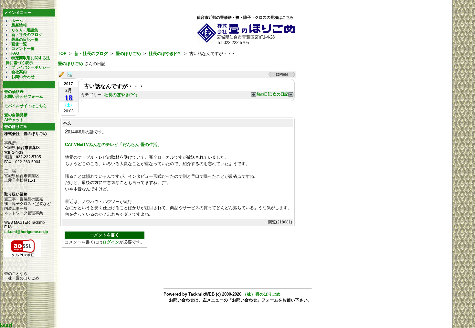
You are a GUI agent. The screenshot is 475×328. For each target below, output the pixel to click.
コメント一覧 (23, 48)
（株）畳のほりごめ (261, 294)
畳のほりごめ (128, 53)
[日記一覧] (63, 75)
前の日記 (264, 94)
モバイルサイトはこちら (25, 106)
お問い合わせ (23, 76)
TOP (62, 53)
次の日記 (280, 94)
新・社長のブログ (26, 34)
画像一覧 (19, 44)
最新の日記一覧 (24, 39)
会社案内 (19, 72)
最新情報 (19, 25)
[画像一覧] (71, 75)
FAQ (15, 53)
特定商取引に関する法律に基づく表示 (28, 60)
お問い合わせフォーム (23, 96)
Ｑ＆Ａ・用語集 (24, 30)
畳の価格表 (14, 91)
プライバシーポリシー (30, 67)
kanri (6, 325)
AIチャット (14, 120)
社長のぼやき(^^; (165, 53)
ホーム (17, 20)
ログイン (110, 242)
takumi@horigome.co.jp (26, 232)
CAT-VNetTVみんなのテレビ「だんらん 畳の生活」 (113, 144)
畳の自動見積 (15, 115)
